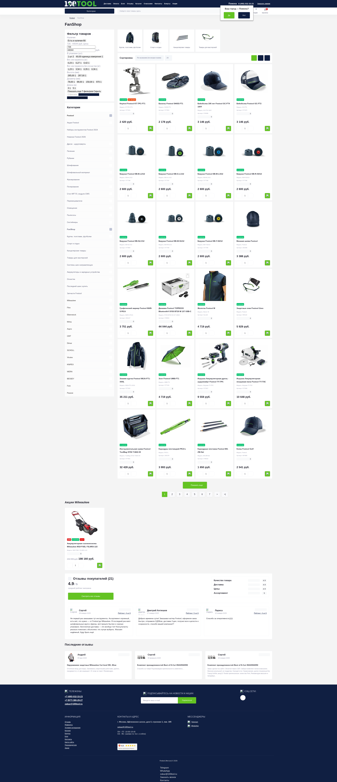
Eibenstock (71, 315)
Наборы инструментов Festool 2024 (82, 130)
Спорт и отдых (73, 243)
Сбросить (72, 94)
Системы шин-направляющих (80, 265)
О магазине (148, 4)
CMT (69, 336)
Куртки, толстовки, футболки (79, 236)
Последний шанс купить (77, 286)
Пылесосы (71, 215)
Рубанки (70, 158)
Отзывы (130, 4)
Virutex (70, 357)
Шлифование (73, 165)
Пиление (71, 151)
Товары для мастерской (77, 258)
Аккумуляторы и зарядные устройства (83, 272)
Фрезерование (73, 179)
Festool (72, 18)
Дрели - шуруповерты (76, 144)
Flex (69, 308)
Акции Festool (73, 123)
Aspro (69, 329)
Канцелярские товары (76, 251)
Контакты (158, 4)
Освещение (72, 208)
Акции (174, 4)
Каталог (138, 4)
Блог (123, 4)
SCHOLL (70, 350)
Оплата (116, 4)
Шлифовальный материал (78, 172)
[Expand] (110, 115)
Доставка (107, 4)
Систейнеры (72, 222)
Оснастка (71, 279)
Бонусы (167, 4)
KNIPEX (70, 364)
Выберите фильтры (88, 94)
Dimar (69, 343)
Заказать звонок (263, 4)
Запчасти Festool (74, 293)
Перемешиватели (74, 201)
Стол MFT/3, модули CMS (78, 194)
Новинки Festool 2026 (76, 137)
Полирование (73, 187)
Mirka (69, 322)
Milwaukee (71, 300)
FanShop (71, 229)
